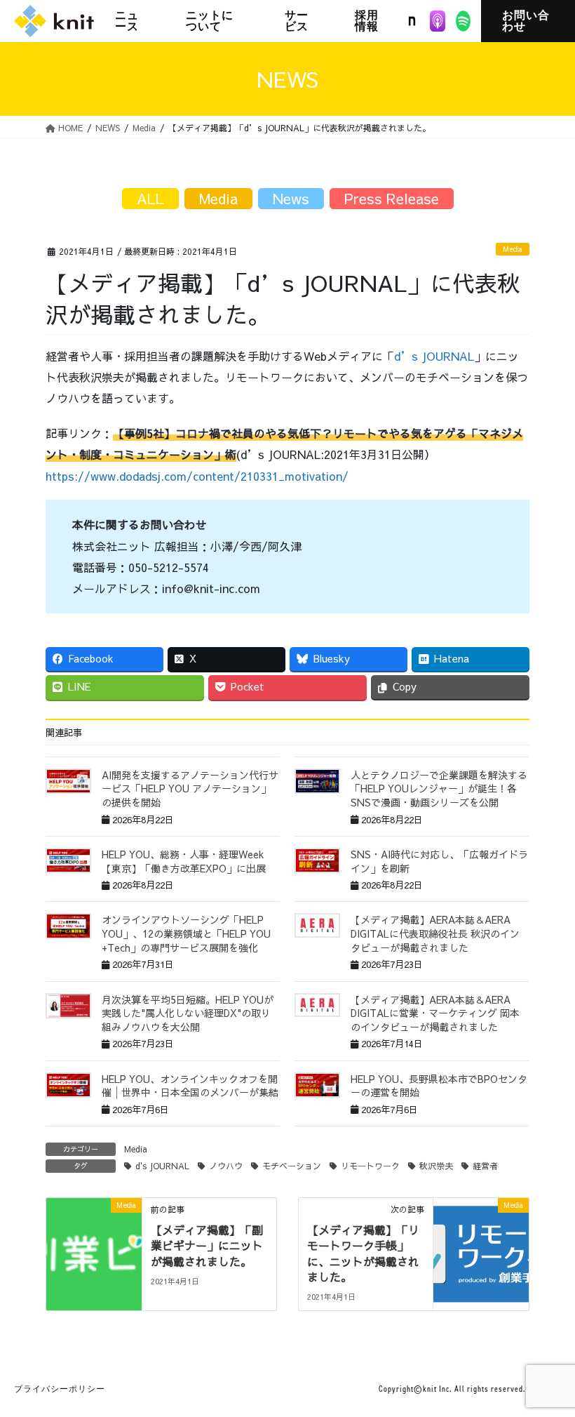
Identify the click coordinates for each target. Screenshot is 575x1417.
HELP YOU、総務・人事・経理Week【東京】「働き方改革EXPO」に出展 (184, 861)
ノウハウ (226, 1165)
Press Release (391, 198)
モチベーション (291, 1165)
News (291, 198)
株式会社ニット (54, 21)
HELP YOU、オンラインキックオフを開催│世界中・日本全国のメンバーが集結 (190, 1086)
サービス (297, 20)
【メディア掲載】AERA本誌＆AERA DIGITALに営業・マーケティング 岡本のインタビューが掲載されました (435, 1013)
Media (512, 249)
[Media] (94, 1248)
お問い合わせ (526, 20)
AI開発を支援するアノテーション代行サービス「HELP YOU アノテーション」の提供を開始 (190, 788)
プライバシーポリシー (59, 1389)
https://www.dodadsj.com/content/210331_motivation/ (197, 476)
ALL (150, 198)
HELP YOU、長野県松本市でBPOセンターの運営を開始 (439, 1086)
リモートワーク (370, 1165)
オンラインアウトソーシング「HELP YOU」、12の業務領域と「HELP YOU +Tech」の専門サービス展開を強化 (186, 933)
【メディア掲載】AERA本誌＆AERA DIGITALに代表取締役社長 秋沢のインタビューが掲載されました (435, 933)
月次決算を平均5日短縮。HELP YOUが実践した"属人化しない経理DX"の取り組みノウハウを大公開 (187, 1013)
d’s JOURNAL (434, 356)
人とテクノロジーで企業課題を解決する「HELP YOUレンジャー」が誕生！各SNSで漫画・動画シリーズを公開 (439, 788)
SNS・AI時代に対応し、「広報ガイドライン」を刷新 (439, 861)
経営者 (485, 1165)
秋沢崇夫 (436, 1165)
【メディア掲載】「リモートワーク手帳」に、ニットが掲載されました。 (363, 1253)
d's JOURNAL (162, 1165)
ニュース (127, 20)
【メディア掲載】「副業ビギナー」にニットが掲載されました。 (207, 1245)
